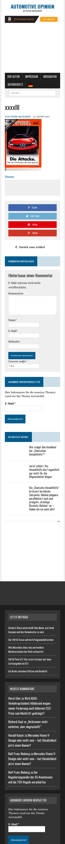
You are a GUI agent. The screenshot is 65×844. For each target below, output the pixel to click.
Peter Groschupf (21, 116)
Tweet (9, 177)
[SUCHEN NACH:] (32, 92)
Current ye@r (18, 361)
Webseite (14, 341)
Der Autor (13, 76)
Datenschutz (15, 84)
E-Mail (12, 331)
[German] (30, 85)
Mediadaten (50, 76)
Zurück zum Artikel (32, 247)
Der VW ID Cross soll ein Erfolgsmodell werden (31, 640)
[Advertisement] (32, 49)
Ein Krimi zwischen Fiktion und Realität (27, 671)
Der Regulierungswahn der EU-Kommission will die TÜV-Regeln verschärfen (30, 777)
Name (12, 320)
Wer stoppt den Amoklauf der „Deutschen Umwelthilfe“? (42, 450)
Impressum (31, 76)
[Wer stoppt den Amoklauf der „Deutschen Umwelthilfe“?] (15, 454)
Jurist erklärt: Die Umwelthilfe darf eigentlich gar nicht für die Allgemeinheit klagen (44, 471)
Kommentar (15, 293)
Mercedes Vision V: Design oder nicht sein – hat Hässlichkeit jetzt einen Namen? (32, 740)
